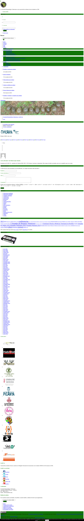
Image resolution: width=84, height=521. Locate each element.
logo (4, 119)
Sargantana (8, 64)
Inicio (4, 41)
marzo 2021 (5, 272)
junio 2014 (5, 305)
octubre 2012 (6, 323)
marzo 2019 (5, 283)
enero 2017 (5, 289)
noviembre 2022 (6, 261)
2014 (5, 221)
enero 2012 (5, 333)
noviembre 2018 (6, 284)
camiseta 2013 (13, 221)
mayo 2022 (5, 265)
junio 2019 (5, 280)
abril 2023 (5, 258)
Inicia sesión (5, 11)
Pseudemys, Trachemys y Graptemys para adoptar (12, 95)
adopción (8, 221)
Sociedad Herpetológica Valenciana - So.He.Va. (13, 117)
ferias (63, 221)
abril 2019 (5, 282)
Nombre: (2, 170)
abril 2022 (5, 266)
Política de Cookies (7, 507)
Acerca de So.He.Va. (7, 50)
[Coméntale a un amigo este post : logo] (42, 139)
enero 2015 (5, 299)
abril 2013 (5, 316)
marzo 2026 (5, 251)
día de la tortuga (36, 221)
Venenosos (15, 227)
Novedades (66, 225)
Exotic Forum (54, 221)
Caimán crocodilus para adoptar (9, 85)
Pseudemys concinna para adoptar (9, 69)
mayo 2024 (5, 257)
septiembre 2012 (6, 324)
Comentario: (3, 182)
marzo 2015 (5, 297)
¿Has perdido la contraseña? (9, 29)
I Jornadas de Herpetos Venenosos (23, 223)
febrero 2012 (5, 332)
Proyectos (5, 208)
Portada (4, 207)
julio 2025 (5, 253)
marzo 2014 (5, 309)
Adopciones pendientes (8, 193)
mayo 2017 (5, 287)
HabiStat (76, 221)
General (4, 202)
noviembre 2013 (6, 311)
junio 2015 (5, 296)
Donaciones (5, 199)
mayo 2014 (5, 306)
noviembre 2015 (6, 292)
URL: (2, 175)
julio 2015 (5, 295)
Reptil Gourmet (77, 225)
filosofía (66, 221)
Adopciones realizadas (7, 194)
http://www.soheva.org (39, 517)
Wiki (4, 46)
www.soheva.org (13, 516)
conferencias (23, 221)
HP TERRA (80, 221)
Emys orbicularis (45, 221)
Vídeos (7, 63)
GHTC (4, 203)
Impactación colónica (39, 223)
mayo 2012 (5, 329)
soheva (10, 227)
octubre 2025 (6, 252)
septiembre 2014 (6, 303)
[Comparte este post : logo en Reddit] (26, 139)
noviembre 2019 (6, 279)
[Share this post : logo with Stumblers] (31, 139)
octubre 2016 (6, 290)
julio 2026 (5, 249)
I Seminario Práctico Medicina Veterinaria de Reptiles (58, 223)
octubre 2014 (6, 302)
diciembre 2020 (6, 276)
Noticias (5, 43)
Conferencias (6, 196)
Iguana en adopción (6, 74)
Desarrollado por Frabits (8, 509)
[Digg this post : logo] (9, 139)
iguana (2, 223)
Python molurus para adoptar (8, 79)
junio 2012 (5, 328)
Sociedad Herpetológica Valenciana (35, 514)
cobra (17, 221)
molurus (62, 225)
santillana (2, 227)
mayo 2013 (5, 315)
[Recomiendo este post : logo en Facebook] (14, 139)
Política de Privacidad (7, 508)
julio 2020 (5, 277)
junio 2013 (5, 313)
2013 (2, 221)
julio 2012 (5, 326)
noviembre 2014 (6, 300)
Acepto (47, 520)
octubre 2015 (6, 293)
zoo (27, 227)
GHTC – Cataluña (9, 48)
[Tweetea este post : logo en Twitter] (37, 139)
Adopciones (3, 100)
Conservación (6, 198)
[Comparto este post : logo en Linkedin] (20, 139)
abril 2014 (5, 307)
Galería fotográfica (7, 201)
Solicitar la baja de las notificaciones (13, 60)
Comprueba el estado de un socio (12, 59)
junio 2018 (5, 285)
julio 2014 (5, 304)
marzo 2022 (5, 267)
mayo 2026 (5, 250)
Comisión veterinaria (7, 195)
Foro (4, 45)
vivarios (4, 215)
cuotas (32, 221)
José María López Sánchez (8, 124)
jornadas (76, 223)
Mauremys (52, 225)
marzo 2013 (5, 317)
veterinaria (20, 227)
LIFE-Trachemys (6, 205)
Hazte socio (5, 32)
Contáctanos (5, 66)
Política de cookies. (41, 520)
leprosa (49, 225)
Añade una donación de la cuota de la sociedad (15, 58)
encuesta (49, 221)
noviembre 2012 (6, 322)
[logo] (10, 133)
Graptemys (72, 221)
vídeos (25, 227)
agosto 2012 (5, 325)
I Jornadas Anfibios (7, 223)
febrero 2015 (5, 298)
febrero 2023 (5, 259)
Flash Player (25, 229)
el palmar (40, 221)
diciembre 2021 (6, 269)
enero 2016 (5, 291)
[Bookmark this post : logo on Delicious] (3, 139)
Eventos (4, 44)
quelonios (73, 225)
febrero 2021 (5, 273)
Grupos (4, 47)
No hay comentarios (7, 126)
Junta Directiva (9, 52)
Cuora (29, 221)
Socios (4, 56)
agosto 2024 (5, 256)
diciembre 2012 (6, 320)
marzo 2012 (5, 331)
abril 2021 (5, 271)
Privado (4, 61)
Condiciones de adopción (11, 54)
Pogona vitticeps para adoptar (8, 90)
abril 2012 (5, 330)
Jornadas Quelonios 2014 (33, 225)
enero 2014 (5, 310)
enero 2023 (5, 260)
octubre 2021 (6, 270)
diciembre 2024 (6, 254)
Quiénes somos (9, 51)
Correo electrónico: (5, 173)
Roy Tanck (16, 229)
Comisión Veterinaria (10, 53)
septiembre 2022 (6, 263)
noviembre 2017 (6, 286)
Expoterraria (60, 221)
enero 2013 (5, 319)
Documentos (8, 65)
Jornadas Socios (44, 225)
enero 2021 (5, 274)
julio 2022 (5, 264)
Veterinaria (5, 213)
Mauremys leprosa (57, 225)
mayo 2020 (5, 278)
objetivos (69, 225)
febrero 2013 (5, 318)
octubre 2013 (6, 312)
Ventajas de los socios (10, 57)
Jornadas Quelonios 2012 (18, 225)
